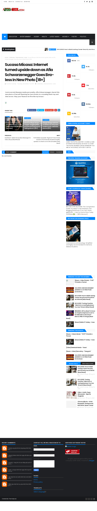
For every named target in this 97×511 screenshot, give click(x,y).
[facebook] (84, 1)
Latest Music (54, 37)
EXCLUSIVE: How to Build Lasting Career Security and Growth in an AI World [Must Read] (85, 297)
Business (46, 49)
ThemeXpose (12, 499)
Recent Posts (73, 363)
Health (44, 37)
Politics (83, 37)
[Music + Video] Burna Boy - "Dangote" (78, 351)
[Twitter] (91, 499)
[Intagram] (89, 499)
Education (13, 37)
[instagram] (92, 1)
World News (25, 42)
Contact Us (18, 1)
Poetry (74, 37)
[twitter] (87, 1)
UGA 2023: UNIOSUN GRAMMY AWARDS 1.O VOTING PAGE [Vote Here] (84, 290)
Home (5, 1)
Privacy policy (38, 482)
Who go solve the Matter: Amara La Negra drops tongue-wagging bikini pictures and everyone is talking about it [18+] (32, 124)
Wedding (15, 42)
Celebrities (12, 57)
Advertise (27, 1)
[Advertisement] (60, 18)
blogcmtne (11, 446)
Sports (6, 42)
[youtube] (90, 1)
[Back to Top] (94, 499)
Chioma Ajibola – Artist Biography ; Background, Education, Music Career (85, 403)
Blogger (91, 461)
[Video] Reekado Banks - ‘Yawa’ (76, 347)
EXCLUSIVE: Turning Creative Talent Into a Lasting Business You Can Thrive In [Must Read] (84, 305)
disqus (52, 152)
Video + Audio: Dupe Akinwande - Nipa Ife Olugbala (84, 394)
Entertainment (25, 37)
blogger (45, 152)
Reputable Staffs (87, 363)
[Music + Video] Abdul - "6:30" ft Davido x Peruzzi (84, 281)
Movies (65, 37)
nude (25, 57)
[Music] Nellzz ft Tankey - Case (85, 322)
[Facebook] (86, 499)
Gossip (36, 37)
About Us (11, 1)
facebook (59, 152)
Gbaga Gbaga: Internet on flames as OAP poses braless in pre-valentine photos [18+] (50, 125)
